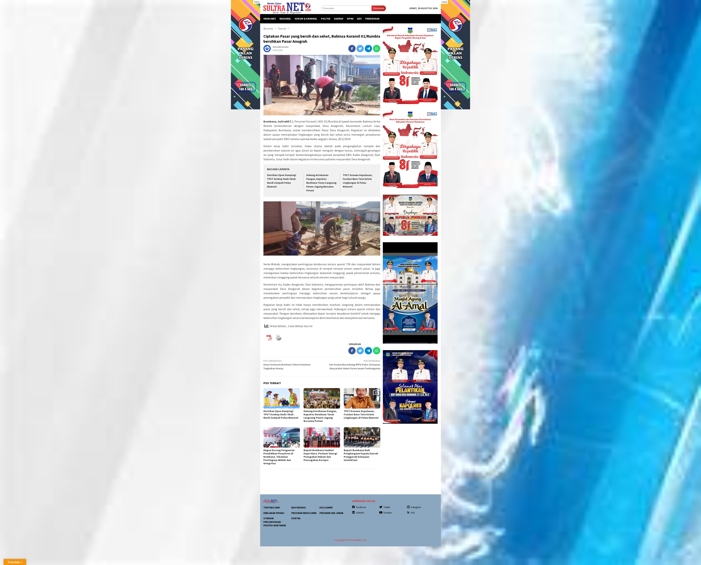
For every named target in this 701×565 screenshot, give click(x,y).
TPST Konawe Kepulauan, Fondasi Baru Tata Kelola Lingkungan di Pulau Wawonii (361, 414)
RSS (413, 512)
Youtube (387, 512)
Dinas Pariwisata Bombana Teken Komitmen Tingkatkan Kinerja (287, 364)
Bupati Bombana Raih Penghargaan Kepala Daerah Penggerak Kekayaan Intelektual (361, 455)
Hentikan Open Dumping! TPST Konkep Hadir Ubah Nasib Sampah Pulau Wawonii (280, 414)
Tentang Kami (271, 507)
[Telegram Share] (368, 48)
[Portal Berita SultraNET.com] (287, 8)
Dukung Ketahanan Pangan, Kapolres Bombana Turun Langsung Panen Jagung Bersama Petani (321, 183)
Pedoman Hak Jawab (331, 513)
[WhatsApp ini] (376, 48)
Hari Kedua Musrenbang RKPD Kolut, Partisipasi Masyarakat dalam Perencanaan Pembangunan (354, 364)
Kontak (295, 518)
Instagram (416, 507)
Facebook (361, 507)
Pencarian (378, 8)
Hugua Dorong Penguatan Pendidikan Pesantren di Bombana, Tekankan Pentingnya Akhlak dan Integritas (279, 457)
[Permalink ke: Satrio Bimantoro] (267, 48)
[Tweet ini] (360, 48)
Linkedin (360, 512)
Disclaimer (326, 507)
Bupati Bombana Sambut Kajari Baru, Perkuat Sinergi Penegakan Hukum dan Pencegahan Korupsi (320, 455)
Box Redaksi (298, 507)
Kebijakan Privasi (273, 513)
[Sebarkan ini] (352, 48)
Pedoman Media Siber (304, 513)
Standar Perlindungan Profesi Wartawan (274, 522)
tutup (256, 1)
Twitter (386, 507)
